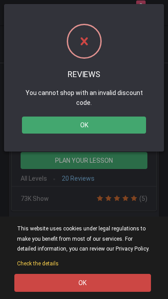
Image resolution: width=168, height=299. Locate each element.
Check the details (38, 263)
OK (84, 125)
